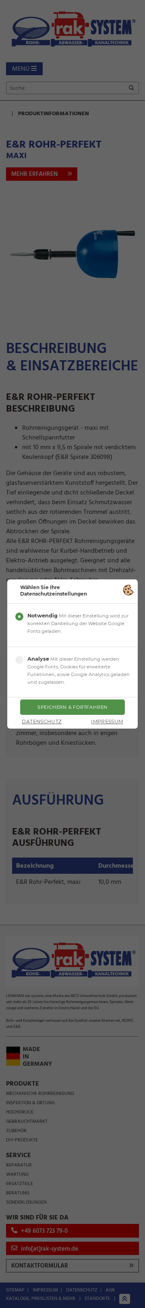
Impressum (107, 721)
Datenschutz (42, 721)
